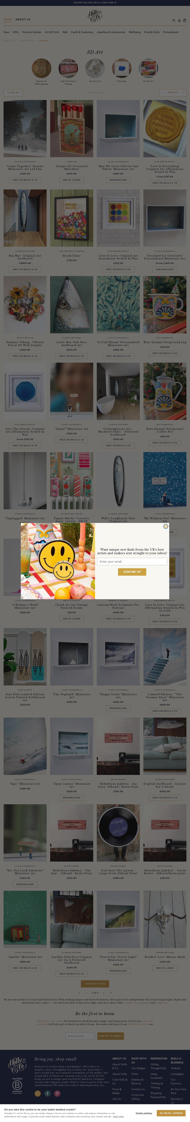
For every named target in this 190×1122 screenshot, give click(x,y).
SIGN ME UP (132, 572)
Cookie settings (144, 1113)
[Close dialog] (165, 526)
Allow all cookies (171, 1113)
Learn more (118, 1116)
